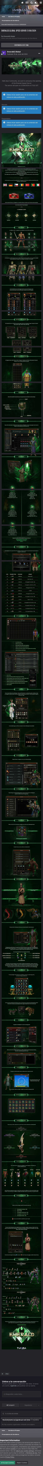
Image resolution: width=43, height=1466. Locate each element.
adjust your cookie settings (25, 1451)
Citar (7, 1374)
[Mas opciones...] (39, 53)
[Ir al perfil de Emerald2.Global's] (4, 53)
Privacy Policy (9, 1457)
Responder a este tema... (14, 1394)
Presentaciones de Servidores (27, 38)
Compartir (11, 1405)
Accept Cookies (8, 1462)
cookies (13, 1449)
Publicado (17, 54)
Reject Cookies (21, 1462)
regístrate (13, 1386)
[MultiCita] (2, 1373)
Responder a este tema (21, 45)
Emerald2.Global (9, 36)
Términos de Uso (31, 1453)
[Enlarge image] (21, 66)
